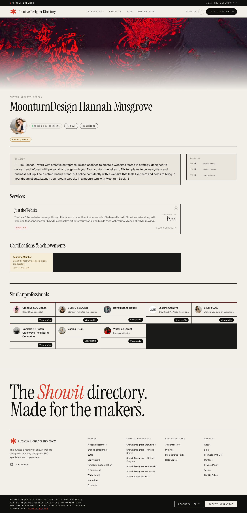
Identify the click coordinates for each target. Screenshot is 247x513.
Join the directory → (221, 3)
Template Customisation (100, 465)
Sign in (191, 11)
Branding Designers (97, 449)
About (207, 444)
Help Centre (171, 459)
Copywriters (94, 459)
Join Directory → (221, 11)
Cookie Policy (211, 475)
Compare (90, 126)
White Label (94, 475)
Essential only (189, 504)
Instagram (22, 464)
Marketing (93, 480)
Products (115, 11)
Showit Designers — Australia (141, 466)
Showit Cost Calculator (138, 476)
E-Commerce (94, 470)
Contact (208, 459)
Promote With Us (213, 454)
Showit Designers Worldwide (141, 444)
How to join (146, 11)
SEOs (90, 454)
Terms (207, 470)
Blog (130, 11)
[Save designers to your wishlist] (201, 12)
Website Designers (97, 444)
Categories (95, 11)
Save (73, 126)
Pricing (169, 449)
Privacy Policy (211, 465)
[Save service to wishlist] (176, 208)
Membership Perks (174, 454)
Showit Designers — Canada (140, 471)
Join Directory (172, 444)
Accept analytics (221, 504)
